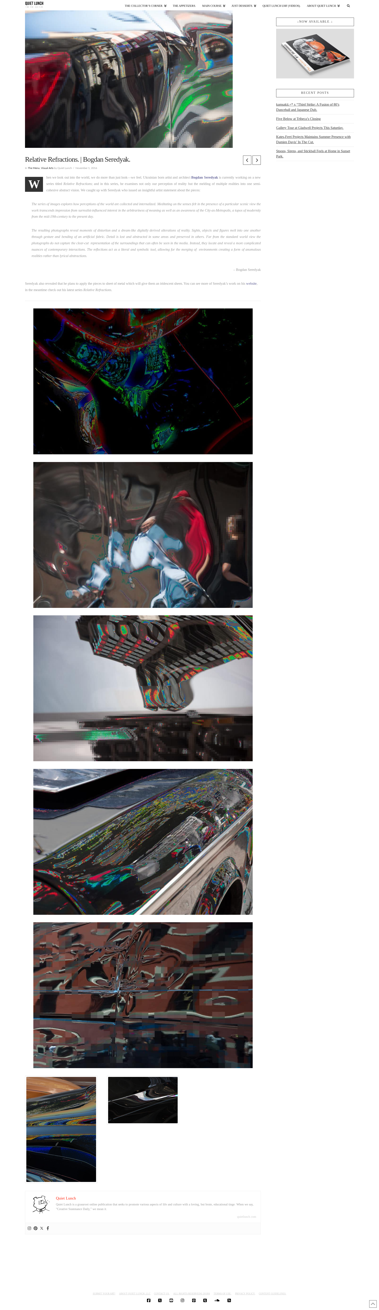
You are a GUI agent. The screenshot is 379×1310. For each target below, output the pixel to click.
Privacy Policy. (245, 1293)
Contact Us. (162, 1293)
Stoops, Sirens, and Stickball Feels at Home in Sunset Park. (313, 153)
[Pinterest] (36, 1228)
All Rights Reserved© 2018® (191, 1293)
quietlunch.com (246, 1216)
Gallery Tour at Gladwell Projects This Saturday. (309, 128)
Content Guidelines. (272, 1293)
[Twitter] (42, 1228)
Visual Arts (47, 168)
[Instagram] (29, 1228)
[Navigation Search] (348, 5)
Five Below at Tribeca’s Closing (298, 119)
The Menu (34, 168)
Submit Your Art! (104, 1293)
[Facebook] (48, 1228)
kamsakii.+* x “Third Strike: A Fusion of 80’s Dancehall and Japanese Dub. (307, 107)
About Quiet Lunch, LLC (134, 1293)
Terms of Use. (222, 1293)
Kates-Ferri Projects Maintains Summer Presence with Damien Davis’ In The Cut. (313, 139)
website (251, 283)
